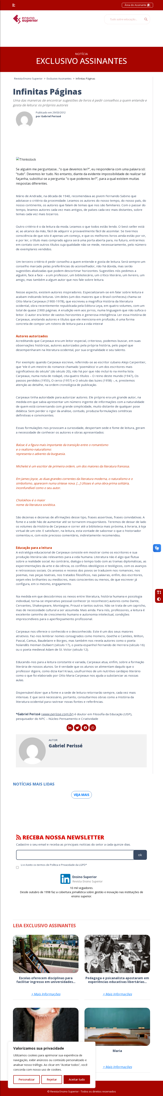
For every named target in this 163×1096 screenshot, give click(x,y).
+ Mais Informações (45, 994)
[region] (51, 1065)
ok (140, 855)
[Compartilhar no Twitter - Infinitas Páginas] (77, 728)
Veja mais (81, 795)
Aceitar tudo (77, 1079)
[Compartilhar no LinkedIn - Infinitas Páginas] (70, 728)
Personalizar (26, 1079)
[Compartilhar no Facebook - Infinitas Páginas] (85, 728)
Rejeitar (52, 1079)
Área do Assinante (136, 5)
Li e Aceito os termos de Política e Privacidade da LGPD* (54, 865)
